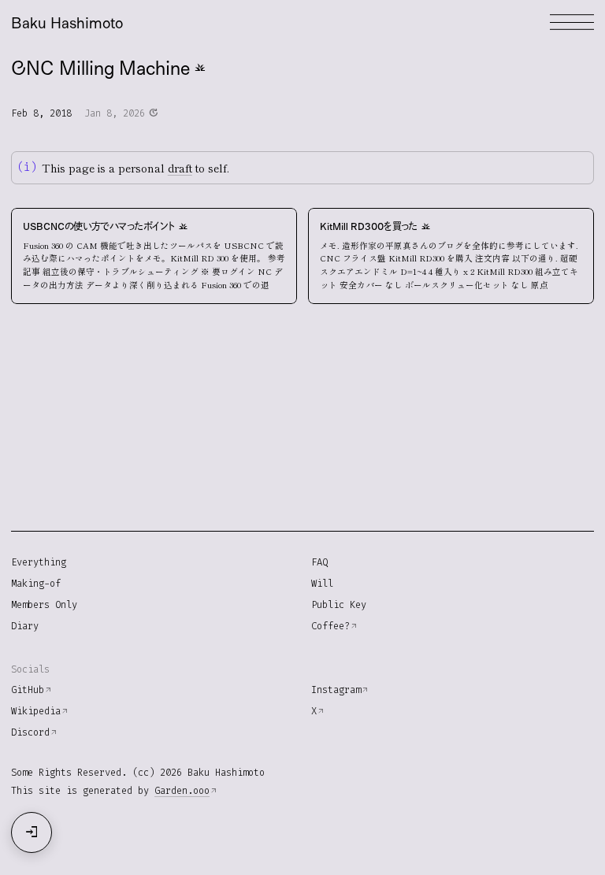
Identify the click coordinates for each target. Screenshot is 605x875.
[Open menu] (572, 22)
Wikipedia (36, 711)
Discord (30, 732)
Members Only (44, 605)
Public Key (338, 605)
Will (322, 583)
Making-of (36, 583)
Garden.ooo (182, 790)
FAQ (319, 562)
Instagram (336, 690)
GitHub (27, 690)
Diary (25, 626)
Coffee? (330, 626)
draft (180, 168)
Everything (38, 562)
